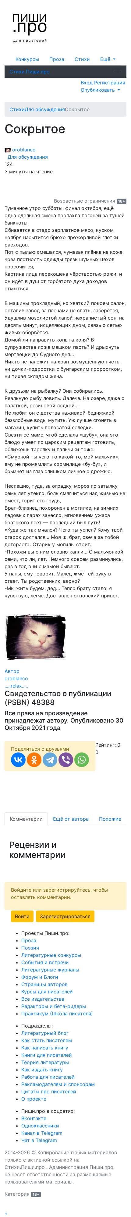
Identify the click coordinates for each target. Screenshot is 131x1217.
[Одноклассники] (34, 759)
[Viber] (65, 759)
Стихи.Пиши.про (29, 72)
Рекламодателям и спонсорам (58, 1084)
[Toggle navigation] (118, 71)
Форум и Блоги (39, 977)
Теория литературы (45, 1062)
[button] (108, 59)
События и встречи (45, 962)
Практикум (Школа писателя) (57, 1013)
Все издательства (42, 999)
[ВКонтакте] (18, 759)
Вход (87, 83)
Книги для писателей (46, 1055)
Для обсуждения (26, 157)
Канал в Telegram (41, 1133)
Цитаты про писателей (48, 1091)
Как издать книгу (42, 1070)
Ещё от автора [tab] (71, 819)
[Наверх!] (8, 1206)
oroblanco (23, 150)
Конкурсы (27, 59)
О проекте (33, 1099)
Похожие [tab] (110, 819)
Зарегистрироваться (65, 916)
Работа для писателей (48, 1077)
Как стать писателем (46, 1040)
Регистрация (109, 83)
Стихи (82, 59)
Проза (56, 59)
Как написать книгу (44, 1048)
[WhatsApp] (81, 759)
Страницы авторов (44, 984)
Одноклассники (40, 1126)
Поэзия (30, 948)
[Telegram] (50, 759)
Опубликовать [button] (98, 90)
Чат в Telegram (39, 1140)
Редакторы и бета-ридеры (53, 1006)
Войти (22, 916)
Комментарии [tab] (26, 819)
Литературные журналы (50, 970)
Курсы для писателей (47, 992)
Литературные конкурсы (51, 955)
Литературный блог (45, 1033)
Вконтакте (33, 1118)
